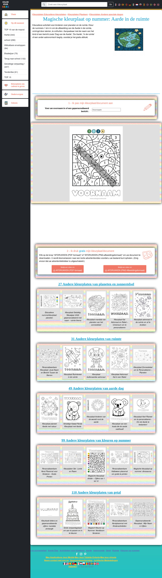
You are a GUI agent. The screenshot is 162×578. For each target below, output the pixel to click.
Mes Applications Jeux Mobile (60, 557)
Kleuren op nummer (130, 550)
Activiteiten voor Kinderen (72, 550)
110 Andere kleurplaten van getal (96, 492)
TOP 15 (7, 77)
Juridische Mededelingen (106, 560)
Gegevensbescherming (81, 560)
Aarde (89, 550)
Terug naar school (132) (15, 58)
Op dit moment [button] (17, 23)
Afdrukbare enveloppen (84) (14, 47)
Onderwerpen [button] (17, 94)
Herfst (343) (9, 34)
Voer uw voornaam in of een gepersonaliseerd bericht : (67, 110)
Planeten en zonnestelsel (35, 550)
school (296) (9, 39)
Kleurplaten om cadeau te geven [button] (18, 85)
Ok (110, 4)
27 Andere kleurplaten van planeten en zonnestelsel (96, 284)
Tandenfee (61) (11, 72)
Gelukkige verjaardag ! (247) (14, 65)
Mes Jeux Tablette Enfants (87, 557)
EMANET (73, 566)
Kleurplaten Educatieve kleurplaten (49, 14)
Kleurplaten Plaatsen (78, 14)
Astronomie (99, 550)
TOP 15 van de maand (14, 29)
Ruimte (115, 550)
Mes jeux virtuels (108, 557)
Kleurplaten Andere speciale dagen (106, 14)
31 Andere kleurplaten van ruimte (96, 339)
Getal (108, 550)
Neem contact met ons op (56, 560)
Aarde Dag (53, 550)
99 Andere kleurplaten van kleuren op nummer (96, 440)
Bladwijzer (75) (11, 53)
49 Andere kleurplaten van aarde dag (96, 388)
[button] (6, 23)
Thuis (13, 14)
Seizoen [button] (14, 103)
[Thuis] (6, 14)
